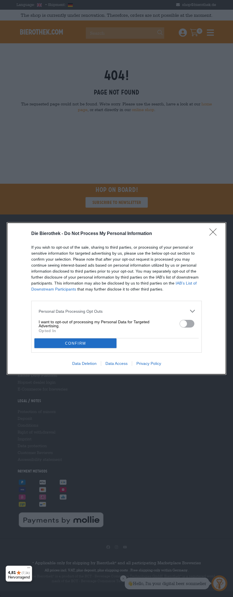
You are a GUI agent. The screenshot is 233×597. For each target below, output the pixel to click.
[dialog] (116, 298)
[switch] (187, 324)
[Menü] (28, 569)
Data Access (116, 363)
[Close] (214, 233)
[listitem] (116, 311)
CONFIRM (75, 343)
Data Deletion (84, 363)
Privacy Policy (148, 363)
